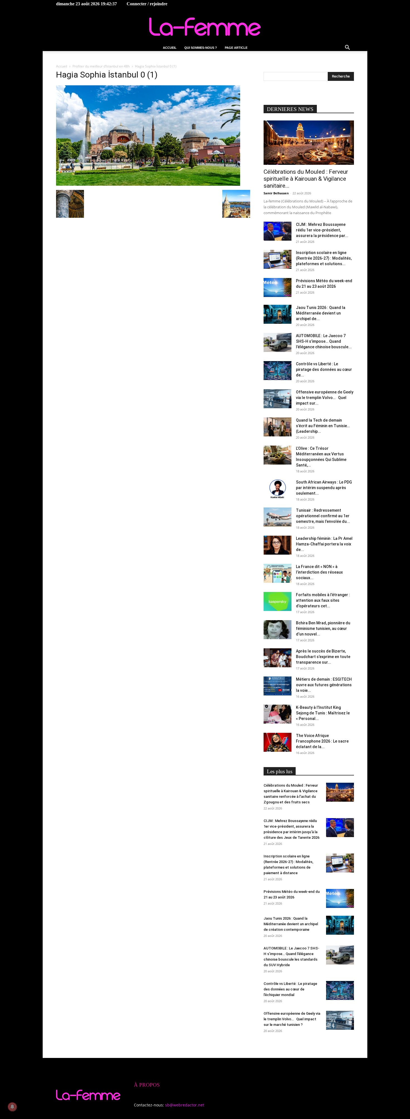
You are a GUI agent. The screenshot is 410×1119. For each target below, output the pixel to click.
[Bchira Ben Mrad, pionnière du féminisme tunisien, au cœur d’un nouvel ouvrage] (277, 629)
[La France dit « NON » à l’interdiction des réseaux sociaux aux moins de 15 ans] (277, 573)
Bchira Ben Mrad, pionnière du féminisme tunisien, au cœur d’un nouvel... (323, 628)
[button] (347, 48)
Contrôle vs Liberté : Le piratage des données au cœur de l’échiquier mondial (290, 989)
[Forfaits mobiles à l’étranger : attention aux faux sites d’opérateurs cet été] (277, 601)
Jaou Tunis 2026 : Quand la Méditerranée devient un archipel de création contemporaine (291, 924)
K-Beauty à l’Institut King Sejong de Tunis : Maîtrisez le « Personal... (323, 713)
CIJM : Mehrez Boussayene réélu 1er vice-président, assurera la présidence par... (322, 230)
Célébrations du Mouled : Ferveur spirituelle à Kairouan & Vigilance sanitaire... (306, 178)
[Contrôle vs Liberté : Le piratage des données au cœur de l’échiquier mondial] (277, 370)
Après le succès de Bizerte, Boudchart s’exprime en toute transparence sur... (323, 656)
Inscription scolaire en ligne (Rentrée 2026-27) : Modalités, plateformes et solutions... (324, 258)
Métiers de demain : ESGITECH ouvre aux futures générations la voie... (324, 685)
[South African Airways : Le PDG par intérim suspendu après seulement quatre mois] (277, 489)
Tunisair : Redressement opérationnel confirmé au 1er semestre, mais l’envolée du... (323, 516)
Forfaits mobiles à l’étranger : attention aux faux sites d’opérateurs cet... (323, 600)
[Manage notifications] (12, 1106)
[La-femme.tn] (205, 27)
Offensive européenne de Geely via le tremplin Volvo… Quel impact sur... (324, 397)
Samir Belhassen (276, 193)
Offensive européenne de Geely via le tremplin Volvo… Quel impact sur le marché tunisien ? (292, 1019)
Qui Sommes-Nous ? (200, 47)
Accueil (170, 47)
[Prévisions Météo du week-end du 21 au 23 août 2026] (277, 287)
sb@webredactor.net (184, 1105)
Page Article (236, 47)
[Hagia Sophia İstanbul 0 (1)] (148, 184)
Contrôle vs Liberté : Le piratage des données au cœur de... (324, 369)
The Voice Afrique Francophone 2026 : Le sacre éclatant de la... (322, 741)
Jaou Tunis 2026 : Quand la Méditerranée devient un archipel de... (320, 313)
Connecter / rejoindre (147, 3)
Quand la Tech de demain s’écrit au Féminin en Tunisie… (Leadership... (323, 426)
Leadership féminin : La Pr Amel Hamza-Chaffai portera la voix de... (324, 544)
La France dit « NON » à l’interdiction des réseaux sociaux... (319, 572)
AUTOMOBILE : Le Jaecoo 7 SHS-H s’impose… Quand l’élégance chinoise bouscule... (324, 341)
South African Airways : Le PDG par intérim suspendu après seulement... (324, 488)
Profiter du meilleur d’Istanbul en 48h (101, 66)
